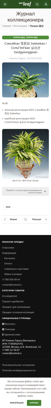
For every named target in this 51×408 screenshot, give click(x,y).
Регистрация (20, 26)
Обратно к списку (25, 219)
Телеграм (10, 329)
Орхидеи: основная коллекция (18, 312)
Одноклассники (12, 334)
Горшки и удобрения (13, 301)
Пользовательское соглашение (18, 365)
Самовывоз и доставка (16, 269)
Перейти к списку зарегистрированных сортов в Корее (24, 191)
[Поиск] (37, 4)
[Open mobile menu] (5, 4)
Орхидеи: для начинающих (16, 307)
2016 (8, 207)
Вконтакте (10, 324)
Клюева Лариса (17, 58)
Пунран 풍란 (36, 26)
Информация (9, 253)
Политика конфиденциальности (18, 370)
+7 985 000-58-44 (11, 279)
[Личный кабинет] (46, 4)
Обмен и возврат (13, 274)
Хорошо (34, 403)
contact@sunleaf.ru (12, 285)
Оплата (8, 263)
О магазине (8, 247)
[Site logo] (25, 4)
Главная (6, 26)
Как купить (9, 258)
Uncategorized (9, 296)
